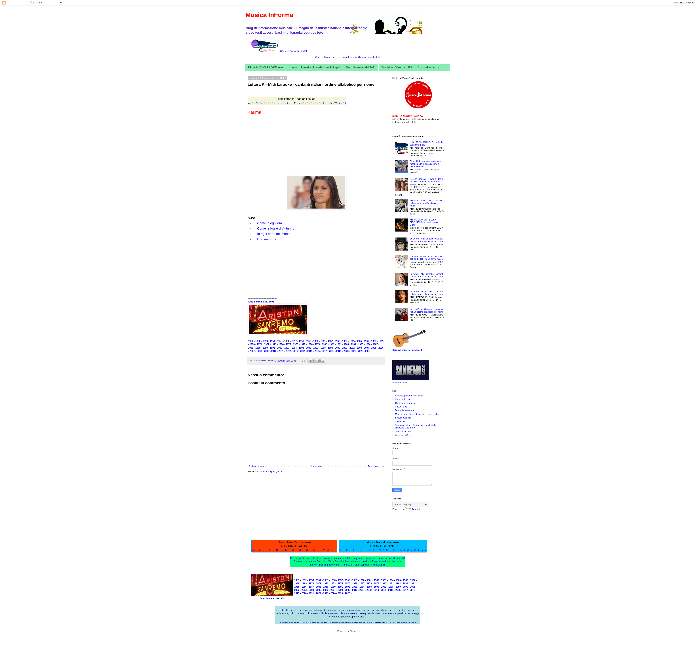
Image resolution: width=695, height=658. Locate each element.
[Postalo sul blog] (313, 361)
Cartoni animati (342, 561)
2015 (309, 351)
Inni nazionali (378, 564)
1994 (294, 347)
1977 (302, 344)
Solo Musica (401, 421)
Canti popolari (362, 564)
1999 (330, 347)
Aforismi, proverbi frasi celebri (409, 395)
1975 (288, 344)
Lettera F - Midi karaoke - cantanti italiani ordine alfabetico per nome (426, 292)
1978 (310, 344)
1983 (346, 344)
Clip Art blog (401, 406)
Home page (316, 466)
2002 (352, 347)
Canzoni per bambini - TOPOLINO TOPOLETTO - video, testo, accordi (427, 257)
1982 (339, 344)
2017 (324, 351)
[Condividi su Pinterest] (323, 361)
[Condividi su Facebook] (319, 361)
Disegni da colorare (404, 410)
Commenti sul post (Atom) (270, 471)
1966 (359, 341)
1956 (286, 341)
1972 (266, 344)
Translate (416, 509)
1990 (265, 347)
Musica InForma (269, 14)
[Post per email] (303, 361)
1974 (281, 344)
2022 (360, 351)
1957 (294, 341)
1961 (323, 341)
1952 (257, 341)
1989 (257, 347)
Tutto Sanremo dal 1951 (361, 67)
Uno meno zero (268, 239)
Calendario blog (403, 399)
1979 (317, 344)
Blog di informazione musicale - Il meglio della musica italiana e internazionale (426, 164)
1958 (301, 341)
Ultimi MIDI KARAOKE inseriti (267, 67)
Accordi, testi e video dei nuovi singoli (316, 67)
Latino (313, 564)
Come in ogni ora (269, 223)
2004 (367, 347)
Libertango (396, 561)
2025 (340, 593)
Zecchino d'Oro (402, 435)
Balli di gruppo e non (329, 564)
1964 (344, 341)
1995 (301, 347)
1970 (252, 344)
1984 (353, 344)
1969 (381, 341)
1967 (366, 341)
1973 (273, 344)
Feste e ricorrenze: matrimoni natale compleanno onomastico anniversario (352, 558)
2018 (331, 351)
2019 (338, 351)
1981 (332, 344)
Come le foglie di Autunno (275, 228)
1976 (295, 344)
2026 (347, 593)
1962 (330, 341)
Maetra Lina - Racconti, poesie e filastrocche (417, 414)
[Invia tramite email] (309, 361)
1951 (250, 341)
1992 (279, 347)
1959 (308, 341)
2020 (304, 593)
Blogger (353, 631)
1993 (286, 347)
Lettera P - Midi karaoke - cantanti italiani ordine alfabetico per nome (426, 310)
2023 (367, 351)
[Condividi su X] (316, 361)
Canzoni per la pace (300, 558)
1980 (324, 344)
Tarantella (347, 564)
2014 (302, 351)
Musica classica (360, 561)
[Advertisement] (316, 144)
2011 (281, 351)
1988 (250, 347)
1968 (373, 341)
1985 (360, 344)
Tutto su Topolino (403, 431)
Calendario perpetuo (405, 403)
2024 (333, 593)
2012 (288, 351)
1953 (265, 341)
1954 (272, 341)
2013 (295, 351)
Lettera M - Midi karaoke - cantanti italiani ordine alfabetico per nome (426, 275)
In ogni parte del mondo (274, 234)
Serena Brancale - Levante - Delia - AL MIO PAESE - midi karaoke (426, 180)
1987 (375, 344)
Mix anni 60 (399, 558)
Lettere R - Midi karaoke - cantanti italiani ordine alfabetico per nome (426, 240)
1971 (259, 344)
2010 (273, 351)
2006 (381, 347)
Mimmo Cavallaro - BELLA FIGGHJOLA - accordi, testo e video (424, 222)
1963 (337, 341)
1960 (315, 341)
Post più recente (256, 466)
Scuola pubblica (403, 418)
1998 (323, 347)
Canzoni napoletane (304, 561)
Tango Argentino (380, 561)
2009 (267, 351)
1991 (272, 347)
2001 (344, 347)
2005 (373, 347)
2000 (337, 347)
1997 (315, 347)
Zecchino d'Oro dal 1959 (396, 67)
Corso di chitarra (428, 67)
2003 (359, 347)
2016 (317, 351)
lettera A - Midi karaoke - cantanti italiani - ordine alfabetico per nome (426, 203)
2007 (252, 351)
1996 (308, 347)
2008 (259, 351)
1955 (279, 341)
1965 (352, 341)
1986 (367, 344)
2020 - (347, 351)
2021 (354, 351)
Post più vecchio (376, 466)
